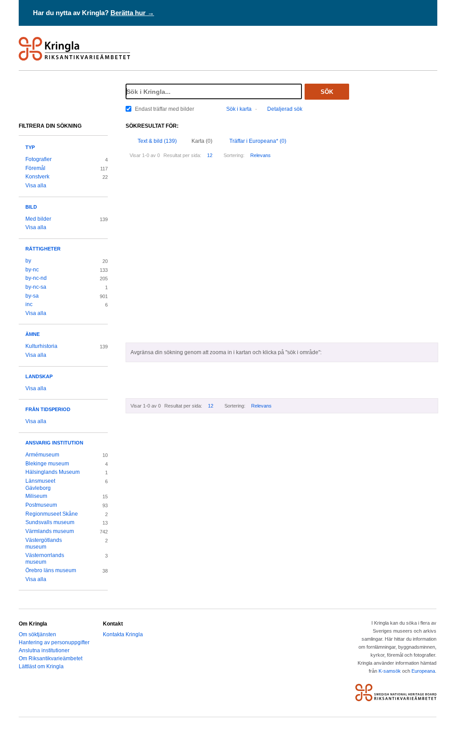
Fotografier (38, 159)
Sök (327, 92)
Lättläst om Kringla (41, 666)
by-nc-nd (36, 278)
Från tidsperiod (47, 409)
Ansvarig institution (54, 442)
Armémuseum (42, 455)
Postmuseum (41, 505)
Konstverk (37, 177)
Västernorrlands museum (44, 558)
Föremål (35, 168)
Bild (31, 207)
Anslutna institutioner (44, 650)
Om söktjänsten (37, 634)
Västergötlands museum (43, 543)
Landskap (39, 376)
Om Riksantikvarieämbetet (50, 658)
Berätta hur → (132, 12)
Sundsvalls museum (49, 522)
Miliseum (36, 496)
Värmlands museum (49, 531)
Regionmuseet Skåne (51, 514)
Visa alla (35, 185)
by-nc (32, 270)
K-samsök (390, 671)
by (28, 261)
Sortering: (234, 155)
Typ (30, 147)
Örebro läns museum (50, 570)
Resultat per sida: (182, 155)
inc (29, 304)
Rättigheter (43, 248)
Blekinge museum (47, 463)
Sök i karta (239, 109)
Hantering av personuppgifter (54, 642)
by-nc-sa (35, 287)
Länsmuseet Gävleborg (40, 484)
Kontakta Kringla (123, 634)
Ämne (32, 334)
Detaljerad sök (284, 109)
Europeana (423, 671)
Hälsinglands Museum (52, 472)
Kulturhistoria (41, 346)
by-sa (32, 296)
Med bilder (38, 219)
